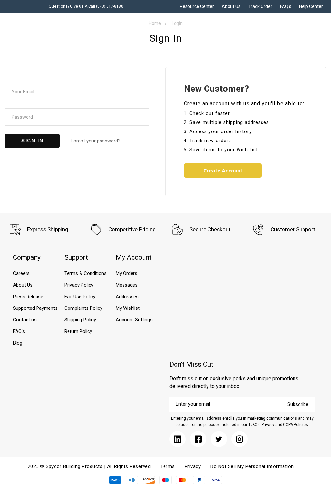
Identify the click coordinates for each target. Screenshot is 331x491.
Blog (17, 343)
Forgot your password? (96, 141)
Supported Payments (35, 308)
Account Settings (134, 320)
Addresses (127, 296)
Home (155, 23)
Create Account (222, 170)
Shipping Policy (80, 320)
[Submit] (177, 439)
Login (177, 23)
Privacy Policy (78, 285)
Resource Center (197, 6)
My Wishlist (128, 308)
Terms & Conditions (85, 273)
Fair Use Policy (79, 296)
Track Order (260, 6)
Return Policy (78, 331)
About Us (231, 6)
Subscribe (297, 404)
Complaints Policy (83, 308)
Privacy (193, 466)
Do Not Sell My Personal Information (252, 466)
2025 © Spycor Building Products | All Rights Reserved (89, 466)
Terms (167, 466)
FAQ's (285, 6)
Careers (21, 273)
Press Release (28, 296)
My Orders (126, 273)
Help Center (311, 6)
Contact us (25, 320)
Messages (127, 285)
